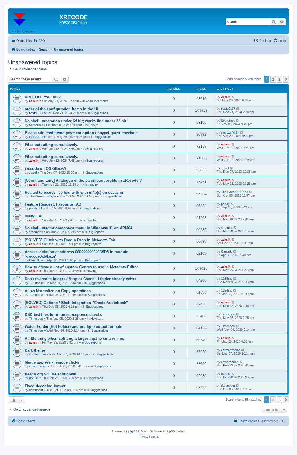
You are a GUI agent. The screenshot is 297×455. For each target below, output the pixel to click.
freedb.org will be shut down (50, 374)
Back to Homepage (22, 31)
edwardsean (37, 366)
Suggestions (99, 113)
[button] (286, 79)
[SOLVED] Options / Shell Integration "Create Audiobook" (76, 303)
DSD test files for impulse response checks (63, 314)
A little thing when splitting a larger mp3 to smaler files (74, 338)
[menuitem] (39, 40)
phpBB (133, 431)
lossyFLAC (34, 216)
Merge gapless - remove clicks (52, 362)
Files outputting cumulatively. (51, 145)
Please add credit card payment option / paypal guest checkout (81, 133)
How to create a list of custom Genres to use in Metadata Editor (81, 267)
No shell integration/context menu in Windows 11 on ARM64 (78, 228)
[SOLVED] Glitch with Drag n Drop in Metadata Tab (70, 240)
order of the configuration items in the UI (61, 109)
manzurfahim (38, 137)
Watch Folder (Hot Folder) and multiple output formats (73, 326)
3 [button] (279, 79)
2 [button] (273, 79)
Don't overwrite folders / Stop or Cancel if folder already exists (80, 279)
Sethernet (36, 125)
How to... (94, 125)
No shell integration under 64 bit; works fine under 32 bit (75, 121)
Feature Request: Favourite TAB (53, 204)
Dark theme (35, 350)
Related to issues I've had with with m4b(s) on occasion (74, 192)
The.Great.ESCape (42, 196)
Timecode (36, 318)
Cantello (34, 260)
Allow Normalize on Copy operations (58, 291)
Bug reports (94, 148)
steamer (35, 232)
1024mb (34, 283)
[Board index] (34, 19)
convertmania (38, 354)
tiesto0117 (36, 113)
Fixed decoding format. (45, 386)
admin (34, 101)
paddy (33, 208)
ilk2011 (34, 378)
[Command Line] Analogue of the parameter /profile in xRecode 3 (83, 180)
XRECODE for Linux (43, 97)
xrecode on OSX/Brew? (45, 168)
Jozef (33, 172)
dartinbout (36, 390)
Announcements (97, 101)
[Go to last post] (233, 96)
